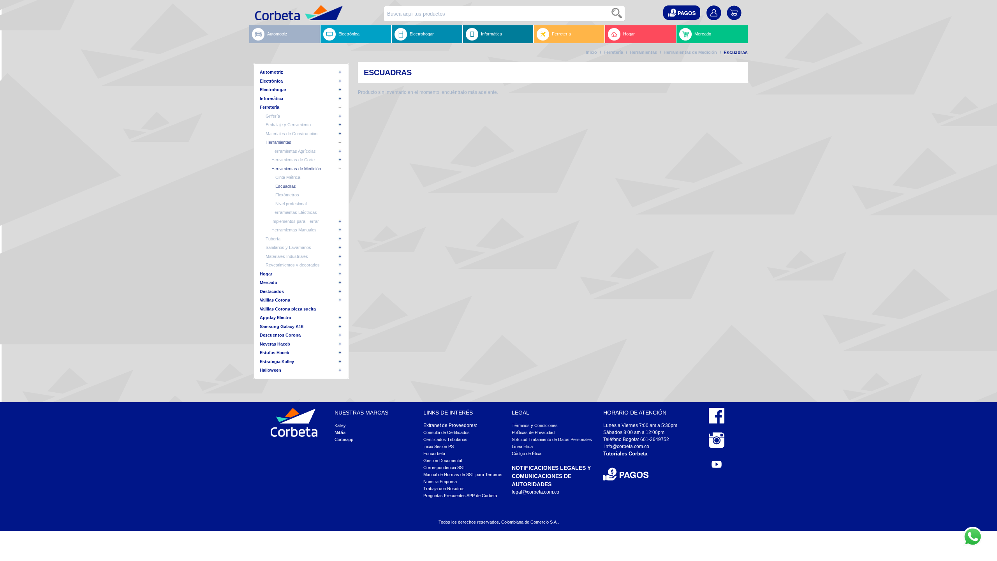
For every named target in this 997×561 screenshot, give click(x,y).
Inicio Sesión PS (438, 446)
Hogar (629, 34)
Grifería (273, 116)
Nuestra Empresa (440, 481)
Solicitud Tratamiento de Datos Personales (552, 439)
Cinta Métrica (287, 177)
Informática (491, 34)
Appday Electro (275, 317)
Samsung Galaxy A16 (281, 326)
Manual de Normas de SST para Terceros (462, 474)
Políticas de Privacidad (533, 432)
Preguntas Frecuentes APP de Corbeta (460, 495)
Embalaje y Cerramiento (288, 124)
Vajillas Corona (275, 300)
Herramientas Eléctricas (294, 212)
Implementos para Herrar (295, 221)
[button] (681, 12)
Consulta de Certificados (446, 432)
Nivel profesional (290, 203)
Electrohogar (422, 34)
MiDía (340, 432)
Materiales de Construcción (291, 133)
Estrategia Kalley (277, 361)
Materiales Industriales (287, 256)
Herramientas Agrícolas (293, 151)
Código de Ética (526, 453)
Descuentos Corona (280, 335)
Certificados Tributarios (445, 439)
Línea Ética (522, 446)
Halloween (270, 370)
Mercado (702, 34)
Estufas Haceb (274, 352)
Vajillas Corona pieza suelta (288, 309)
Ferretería (561, 34)
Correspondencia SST (444, 467)
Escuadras (285, 186)
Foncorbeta (434, 453)
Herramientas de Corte (293, 159)
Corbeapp (344, 439)
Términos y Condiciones (535, 425)
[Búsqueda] (617, 13)
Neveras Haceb (275, 344)
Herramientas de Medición (690, 52)
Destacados (272, 291)
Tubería (273, 238)
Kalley (340, 425)
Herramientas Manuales (294, 230)
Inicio (591, 52)
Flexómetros (287, 194)
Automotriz (277, 34)
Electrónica (348, 34)
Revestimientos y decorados (293, 265)
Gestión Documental (442, 460)
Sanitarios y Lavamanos (288, 247)
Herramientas (643, 52)
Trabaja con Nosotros (444, 488)
